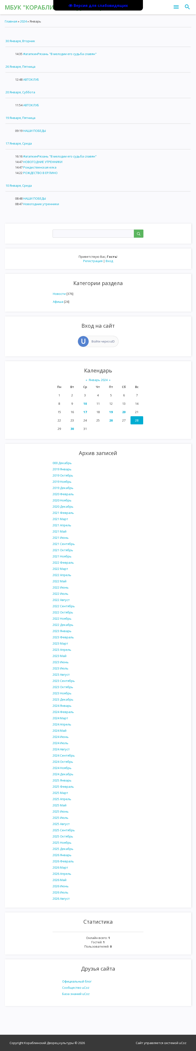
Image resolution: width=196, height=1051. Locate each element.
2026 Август (61, 898)
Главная (11, 21)
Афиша (58, 301)
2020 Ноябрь (62, 500)
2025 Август (61, 824)
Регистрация (93, 261)
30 (72, 429)
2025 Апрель (62, 799)
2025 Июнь (61, 811)
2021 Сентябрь (64, 544)
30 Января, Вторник (20, 41)
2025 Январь (62, 780)
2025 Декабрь (63, 849)
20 (123, 412)
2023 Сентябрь (64, 681)
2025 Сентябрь (64, 830)
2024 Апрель (62, 724)
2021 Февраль (63, 513)
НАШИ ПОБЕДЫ (34, 131)
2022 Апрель (62, 575)
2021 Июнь (61, 537)
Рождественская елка (39, 167)
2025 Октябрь (63, 836)
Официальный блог (77, 981)
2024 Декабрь (63, 774)
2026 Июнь (61, 886)
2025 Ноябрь (62, 842)
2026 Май (59, 880)
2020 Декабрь (63, 506)
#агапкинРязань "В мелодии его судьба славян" (60, 54)
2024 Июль (60, 743)
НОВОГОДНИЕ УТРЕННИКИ (42, 162)
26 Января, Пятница (20, 66)
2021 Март (60, 519)
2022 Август (61, 600)
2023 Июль (60, 668)
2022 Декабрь (63, 625)
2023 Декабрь (63, 699)
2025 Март (60, 793)
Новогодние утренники (41, 204)
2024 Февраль (63, 712)
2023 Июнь (61, 662)
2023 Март (60, 643)
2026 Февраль (63, 861)
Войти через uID (103, 341)
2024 (23, 21)
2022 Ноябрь (62, 618)
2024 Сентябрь (64, 755)
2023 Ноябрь (62, 693)
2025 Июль (60, 817)
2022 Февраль (63, 562)
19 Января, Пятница (20, 118)
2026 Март (60, 867)
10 (85, 403)
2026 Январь (62, 855)
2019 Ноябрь (62, 481)
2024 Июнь (61, 737)
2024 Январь (62, 705)
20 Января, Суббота (20, 92)
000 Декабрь (62, 463)
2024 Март (60, 718)
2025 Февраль (63, 786)
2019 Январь (62, 469)
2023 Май (59, 656)
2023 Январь (62, 631)
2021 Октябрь (63, 550)
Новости (59, 294)
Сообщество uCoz (75, 987)
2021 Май (59, 531)
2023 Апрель (62, 649)
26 (111, 420)
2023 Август (61, 674)
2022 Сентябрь (64, 606)
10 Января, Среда (18, 185)
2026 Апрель (62, 873)
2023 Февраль (63, 637)
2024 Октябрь (63, 761)
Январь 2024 (98, 380)
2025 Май (59, 805)
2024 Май (59, 730)
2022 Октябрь (63, 612)
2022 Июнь (61, 587)
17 (85, 412)
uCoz (182, 1043)
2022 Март (60, 569)
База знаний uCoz (76, 994)
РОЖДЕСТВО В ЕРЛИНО (40, 173)
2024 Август (61, 749)
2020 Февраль (63, 494)
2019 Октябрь (63, 475)
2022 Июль (60, 593)
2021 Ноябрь (62, 556)
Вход (109, 261)
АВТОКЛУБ (31, 79)
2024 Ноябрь (62, 768)
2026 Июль (60, 892)
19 (111, 412)
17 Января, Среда (18, 143)
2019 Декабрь (63, 488)
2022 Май (59, 581)
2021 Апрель (62, 525)
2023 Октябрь (63, 687)
